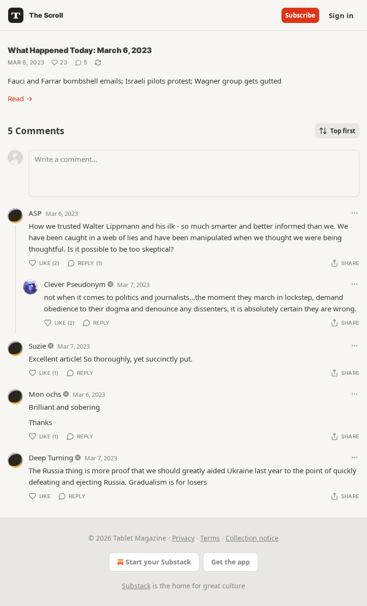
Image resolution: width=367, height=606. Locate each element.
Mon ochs (45, 394)
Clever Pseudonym (75, 284)
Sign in (341, 15)
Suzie (37, 346)
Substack (136, 585)
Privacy (183, 537)
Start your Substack (158, 561)
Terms (210, 537)
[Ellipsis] (354, 213)
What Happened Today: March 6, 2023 (80, 50)
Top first (343, 131)
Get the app (230, 561)
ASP (35, 213)
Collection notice (252, 537)
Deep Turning (51, 457)
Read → (20, 98)
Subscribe (300, 15)
